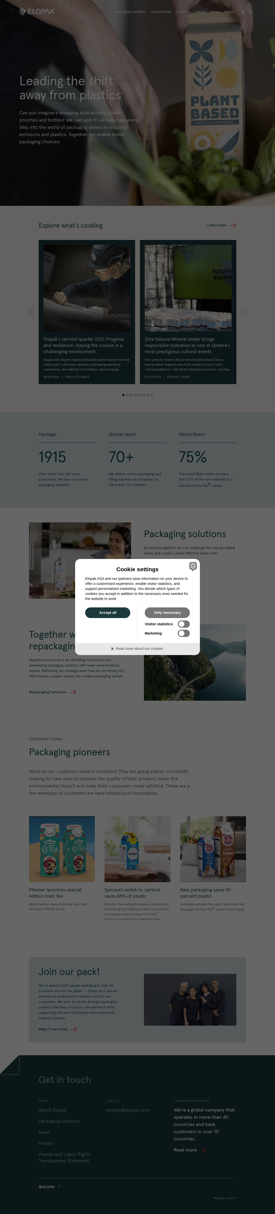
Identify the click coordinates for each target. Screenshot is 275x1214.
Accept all (107, 613)
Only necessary (167, 613)
